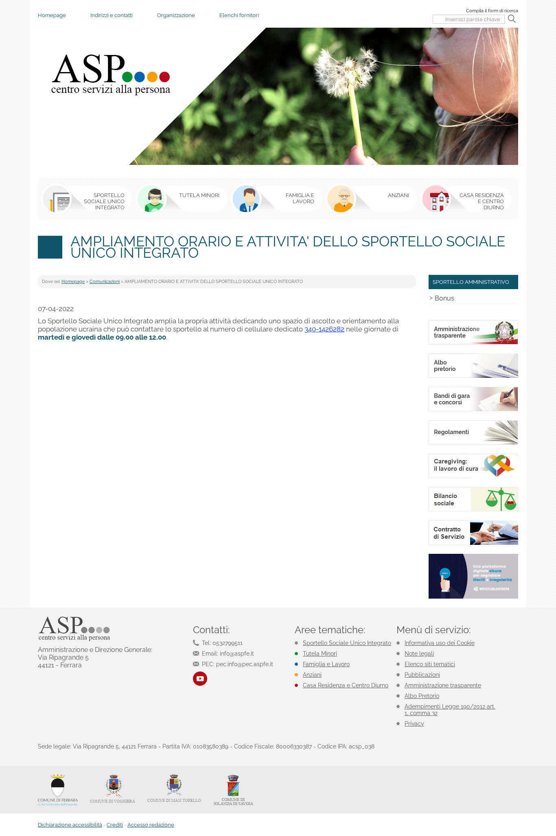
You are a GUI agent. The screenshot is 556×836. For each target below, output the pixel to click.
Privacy (414, 723)
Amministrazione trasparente (443, 685)
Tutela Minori (320, 653)
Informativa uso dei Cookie (440, 643)
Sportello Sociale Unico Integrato (347, 643)
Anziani (312, 674)
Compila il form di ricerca (492, 10)
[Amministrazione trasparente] (473, 343)
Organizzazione (176, 15)
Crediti (115, 825)
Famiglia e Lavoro (326, 664)
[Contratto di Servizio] (473, 543)
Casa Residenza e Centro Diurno (345, 685)
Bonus (444, 298)
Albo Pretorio (422, 696)
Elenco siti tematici (430, 664)
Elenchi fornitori (239, 15)
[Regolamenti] (473, 443)
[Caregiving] (473, 476)
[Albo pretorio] (473, 376)
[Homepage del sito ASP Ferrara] (110, 74)
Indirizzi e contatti (111, 15)
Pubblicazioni (422, 674)
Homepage (52, 15)
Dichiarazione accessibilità (70, 825)
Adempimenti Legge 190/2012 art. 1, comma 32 (450, 709)
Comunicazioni (105, 281)
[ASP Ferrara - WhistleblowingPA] (473, 597)
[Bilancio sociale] (473, 510)
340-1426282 (324, 329)
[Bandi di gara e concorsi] (473, 410)
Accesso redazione (150, 825)
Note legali (419, 653)
